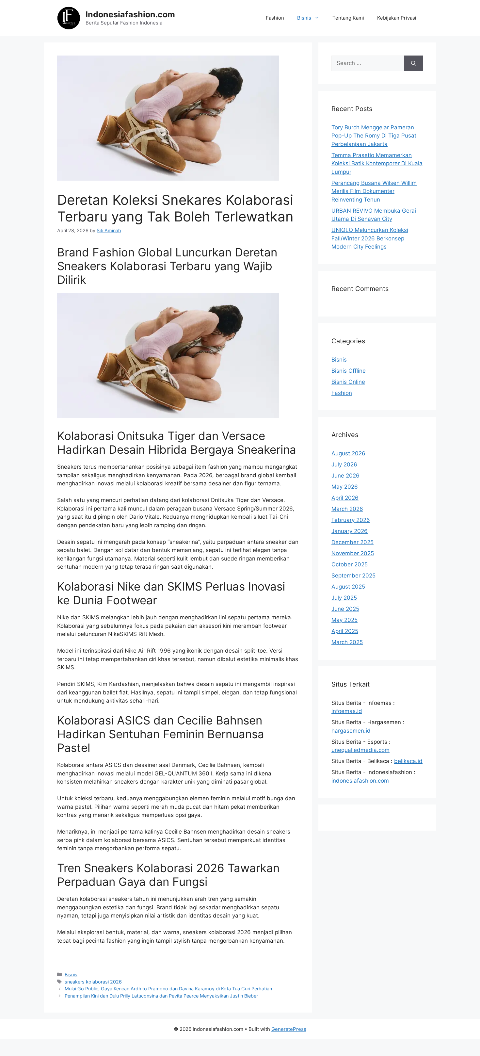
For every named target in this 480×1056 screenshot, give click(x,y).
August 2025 (348, 586)
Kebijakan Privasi (396, 18)
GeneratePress (288, 1029)
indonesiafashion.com (360, 780)
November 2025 (352, 553)
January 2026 (349, 531)
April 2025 (344, 631)
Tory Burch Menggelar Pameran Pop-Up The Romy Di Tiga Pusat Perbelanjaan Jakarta (373, 135)
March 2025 (347, 642)
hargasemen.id (351, 730)
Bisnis (304, 18)
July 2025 (344, 597)
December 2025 (352, 542)
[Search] (413, 63)
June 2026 (345, 475)
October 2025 (349, 564)
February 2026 (350, 520)
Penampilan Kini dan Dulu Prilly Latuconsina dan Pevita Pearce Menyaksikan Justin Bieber (161, 996)
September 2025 (353, 575)
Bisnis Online (348, 382)
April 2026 (345, 498)
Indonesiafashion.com (130, 14)
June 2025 (345, 609)
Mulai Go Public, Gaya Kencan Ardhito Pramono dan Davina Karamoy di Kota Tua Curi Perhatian (168, 988)
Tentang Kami (348, 18)
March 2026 (347, 509)
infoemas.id (346, 711)
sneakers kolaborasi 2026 (93, 981)
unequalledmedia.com (360, 750)
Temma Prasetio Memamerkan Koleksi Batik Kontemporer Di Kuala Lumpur (377, 163)
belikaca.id (408, 761)
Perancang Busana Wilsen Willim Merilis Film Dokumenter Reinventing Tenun (374, 191)
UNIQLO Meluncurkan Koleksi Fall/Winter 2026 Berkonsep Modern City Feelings (369, 238)
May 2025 (344, 620)
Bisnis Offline (348, 370)
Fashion (275, 18)
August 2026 (348, 453)
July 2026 (344, 464)
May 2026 (344, 486)
